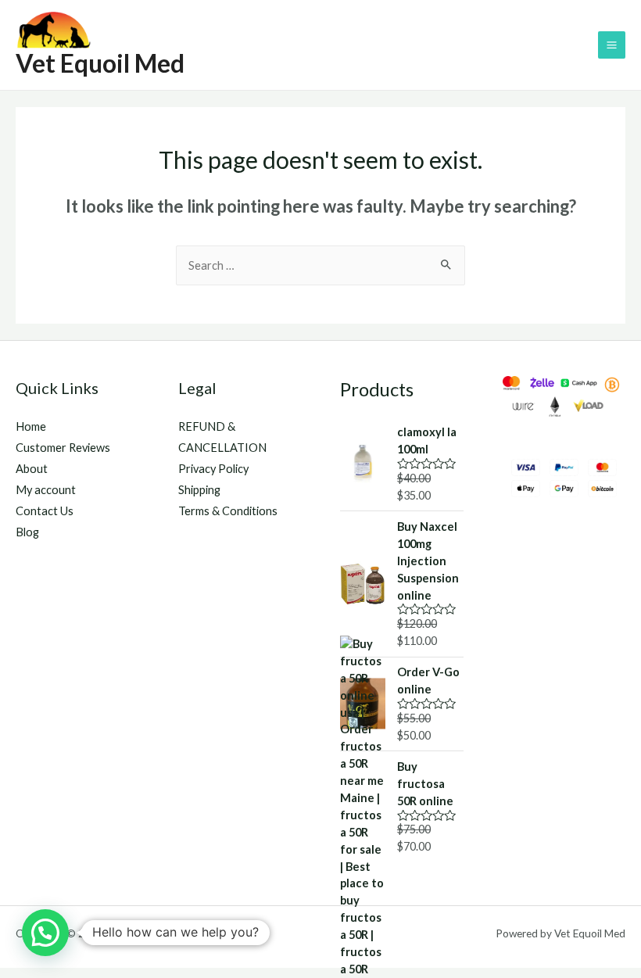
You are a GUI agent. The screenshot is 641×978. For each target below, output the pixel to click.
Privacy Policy (213, 468)
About (32, 468)
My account (46, 489)
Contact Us (44, 511)
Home (31, 426)
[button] (45, 932)
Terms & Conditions (228, 511)
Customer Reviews (63, 447)
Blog (27, 532)
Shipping (199, 489)
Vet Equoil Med (100, 63)
